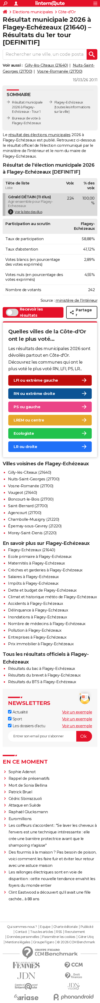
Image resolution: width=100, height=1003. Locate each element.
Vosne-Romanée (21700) (59, 71)
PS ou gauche (27, 406)
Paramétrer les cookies (58, 937)
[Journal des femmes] (26, 965)
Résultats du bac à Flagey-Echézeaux (41, 668)
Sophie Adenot (22, 771)
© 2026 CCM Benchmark (76, 942)
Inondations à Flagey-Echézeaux (37, 617)
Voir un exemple (77, 712)
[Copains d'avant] (26, 986)
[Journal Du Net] (26, 975)
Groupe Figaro (43, 942)
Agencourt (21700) (24, 512)
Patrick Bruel (20, 792)
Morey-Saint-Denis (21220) (32, 533)
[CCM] (74, 965)
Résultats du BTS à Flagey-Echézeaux (42, 681)
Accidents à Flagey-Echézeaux (35, 603)
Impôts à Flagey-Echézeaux (33, 583)
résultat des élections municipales (39, 134)
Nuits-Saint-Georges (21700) (33, 479)
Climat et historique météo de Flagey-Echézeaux (52, 597)
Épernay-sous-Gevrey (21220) (35, 526)
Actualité (19, 712)
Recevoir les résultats (31, 312)
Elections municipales (33, 12)
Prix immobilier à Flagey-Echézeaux (41, 644)
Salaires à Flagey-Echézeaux (33, 576)
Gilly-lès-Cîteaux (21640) (46, 65)
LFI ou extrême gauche (36, 380)
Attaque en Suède (25, 805)
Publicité (87, 927)
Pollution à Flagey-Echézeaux (34, 630)
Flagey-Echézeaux (68, 102)
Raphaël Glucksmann (28, 812)
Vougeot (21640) (22, 492)
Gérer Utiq (85, 937)
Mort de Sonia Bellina (28, 785)
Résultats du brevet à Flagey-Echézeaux (44, 675)
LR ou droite (25, 446)
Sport (16, 719)
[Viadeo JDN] (74, 986)
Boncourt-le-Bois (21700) (30, 499)
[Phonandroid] (74, 997)
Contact (21, 932)
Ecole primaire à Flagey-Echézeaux (40, 556)
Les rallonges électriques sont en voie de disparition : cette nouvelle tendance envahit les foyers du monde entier (52, 879)
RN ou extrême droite (34, 393)
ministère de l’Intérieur (76, 300)
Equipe (45, 927)
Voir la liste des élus (28, 212)
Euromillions (20, 818)
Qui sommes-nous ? (22, 927)
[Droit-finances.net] (74, 975)
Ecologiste (24, 433)
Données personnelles (23, 937)
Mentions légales (17, 942)
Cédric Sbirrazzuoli (25, 798)
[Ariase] (26, 997)
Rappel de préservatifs (29, 778)
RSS (59, 932)
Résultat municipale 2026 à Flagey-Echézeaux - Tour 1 (27, 107)
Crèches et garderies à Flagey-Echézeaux (45, 570)
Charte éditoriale (65, 927)
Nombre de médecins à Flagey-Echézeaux (47, 623)
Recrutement (75, 932)
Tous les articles (41, 932)
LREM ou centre (29, 420)
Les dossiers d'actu (28, 726)
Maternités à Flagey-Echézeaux (36, 563)
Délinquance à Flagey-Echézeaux (38, 610)
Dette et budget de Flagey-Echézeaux (42, 590)
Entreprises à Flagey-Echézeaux (37, 637)
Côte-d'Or (67, 12)
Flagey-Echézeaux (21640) (31, 550)
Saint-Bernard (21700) (28, 505)
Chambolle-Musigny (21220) (33, 519)
